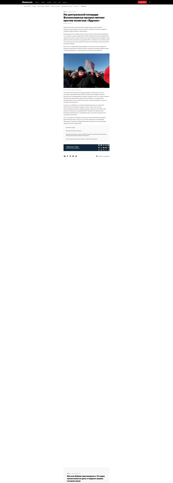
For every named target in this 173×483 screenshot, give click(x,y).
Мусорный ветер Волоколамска (73, 130)
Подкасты (64, 2)
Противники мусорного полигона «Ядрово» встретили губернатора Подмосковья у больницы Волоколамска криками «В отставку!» (86, 134)
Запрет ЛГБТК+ (27, 6)
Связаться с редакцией (103, 156)
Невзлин (34, 6)
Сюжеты (43, 2)
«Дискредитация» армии (67, 6)
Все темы (83, 6)
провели (99, 107)
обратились (73, 100)
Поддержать (142, 2)
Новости (37, 2)
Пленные (76, 6)
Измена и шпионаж (55, 6)
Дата (59, 2)
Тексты (54, 2)
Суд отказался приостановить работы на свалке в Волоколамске (82, 139)
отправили (78, 119)
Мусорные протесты (68, 23)
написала (69, 46)
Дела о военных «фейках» (44, 6)
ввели (96, 105)
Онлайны (49, 2)
